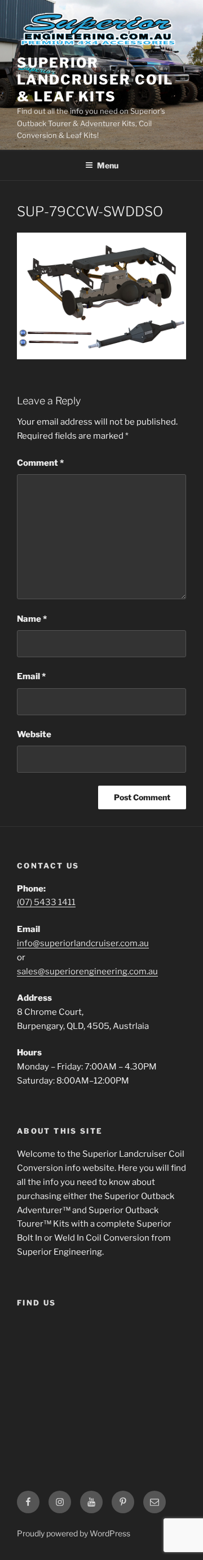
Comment (40, 463)
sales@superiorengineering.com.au (87, 971)
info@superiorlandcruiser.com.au (83, 943)
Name (32, 619)
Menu (107, 165)
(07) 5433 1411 (46, 902)
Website (34, 734)
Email (31, 676)
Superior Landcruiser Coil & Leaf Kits (95, 80)
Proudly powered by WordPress (73, 1533)
